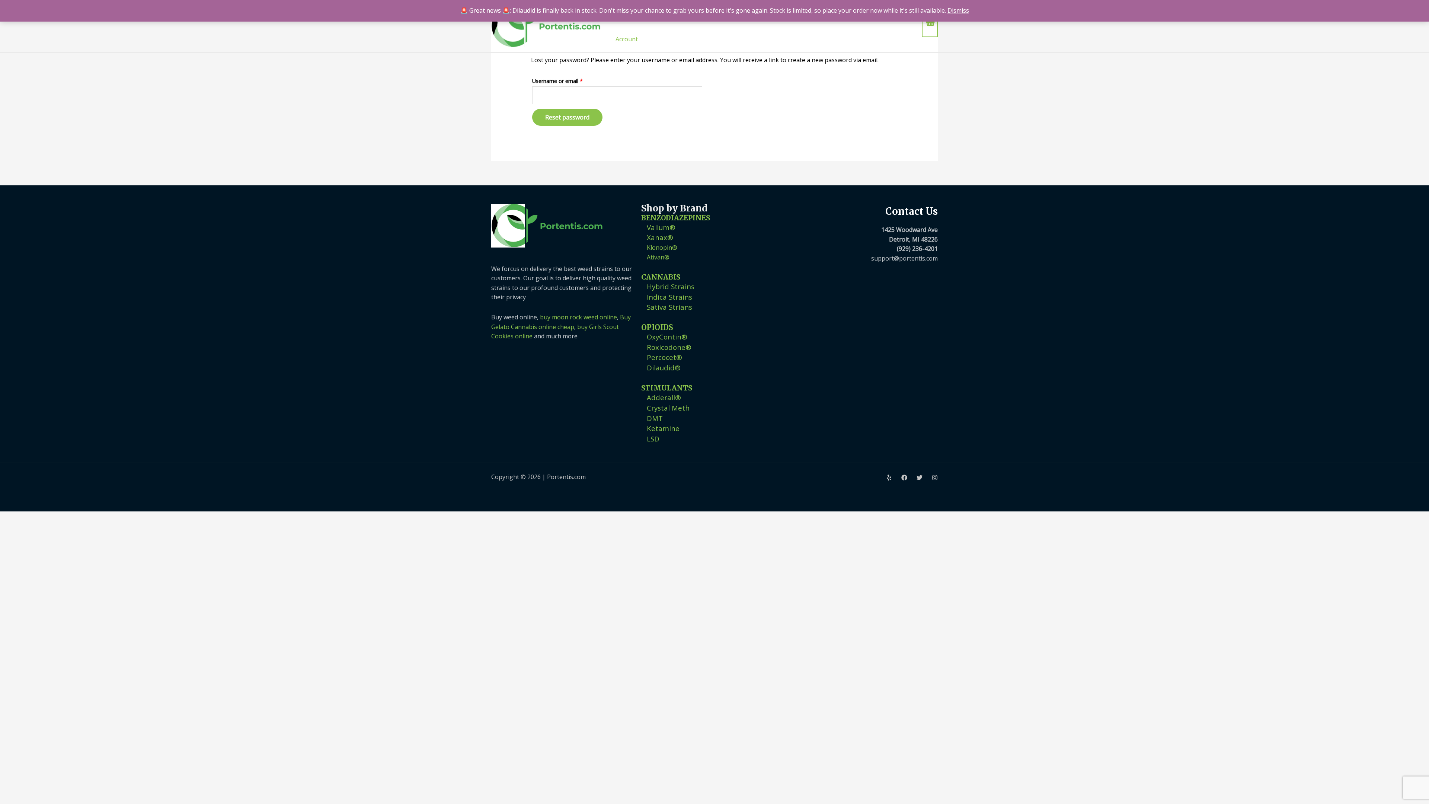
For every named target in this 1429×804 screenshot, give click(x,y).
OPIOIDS (657, 327)
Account (627, 39)
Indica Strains (669, 297)
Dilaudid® (664, 367)
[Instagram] (935, 478)
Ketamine (663, 428)
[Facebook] (904, 478)
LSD (653, 438)
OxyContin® (667, 336)
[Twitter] (920, 478)
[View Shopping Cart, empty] (930, 26)
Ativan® (658, 257)
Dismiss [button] (958, 10)
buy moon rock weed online (578, 317)
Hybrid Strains (670, 286)
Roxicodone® (669, 347)
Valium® (661, 227)
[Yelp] (889, 478)
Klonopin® (662, 247)
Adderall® (664, 397)
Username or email (568, 80)
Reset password (567, 117)
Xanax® (660, 237)
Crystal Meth (668, 407)
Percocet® (664, 357)
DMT (655, 418)
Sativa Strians (669, 307)
